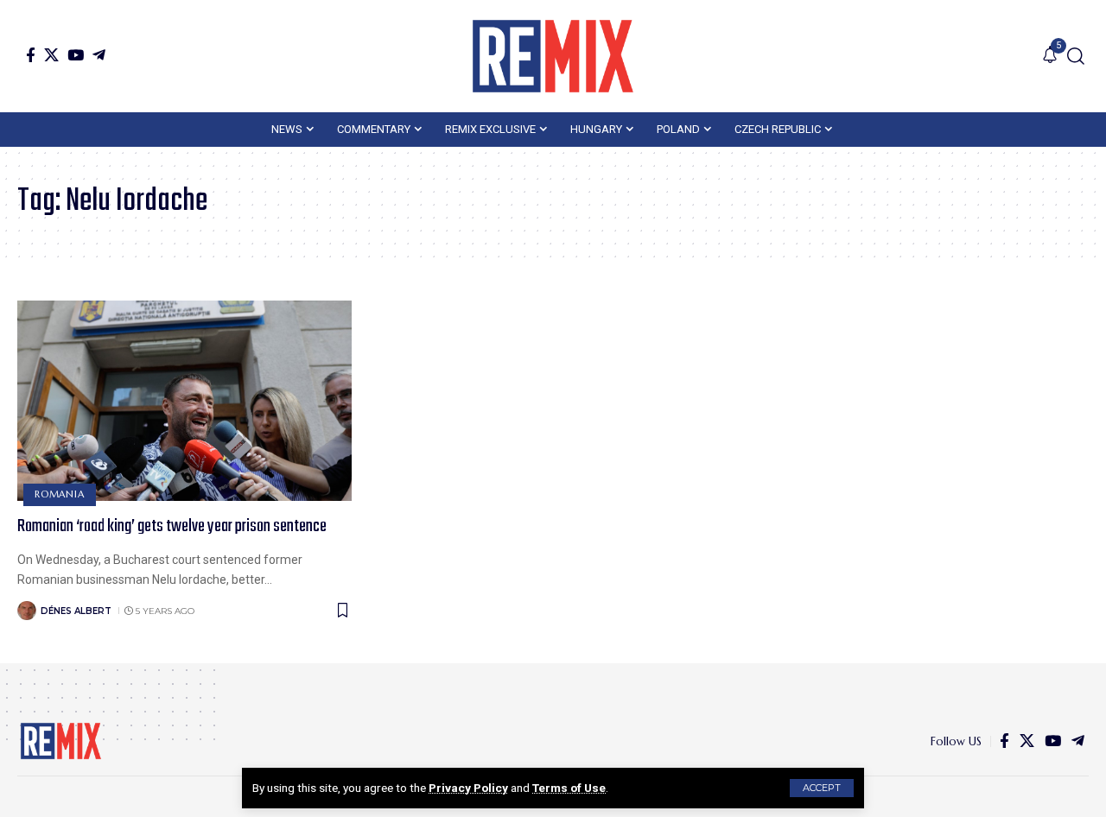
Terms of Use (569, 788)
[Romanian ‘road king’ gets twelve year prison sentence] (184, 401)
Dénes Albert (76, 611)
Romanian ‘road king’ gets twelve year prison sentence (172, 526)
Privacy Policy (468, 788)
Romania (59, 494)
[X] (51, 55)
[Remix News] (553, 56)
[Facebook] (31, 55)
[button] (822, 788)
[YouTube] (75, 55)
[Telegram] (99, 55)
